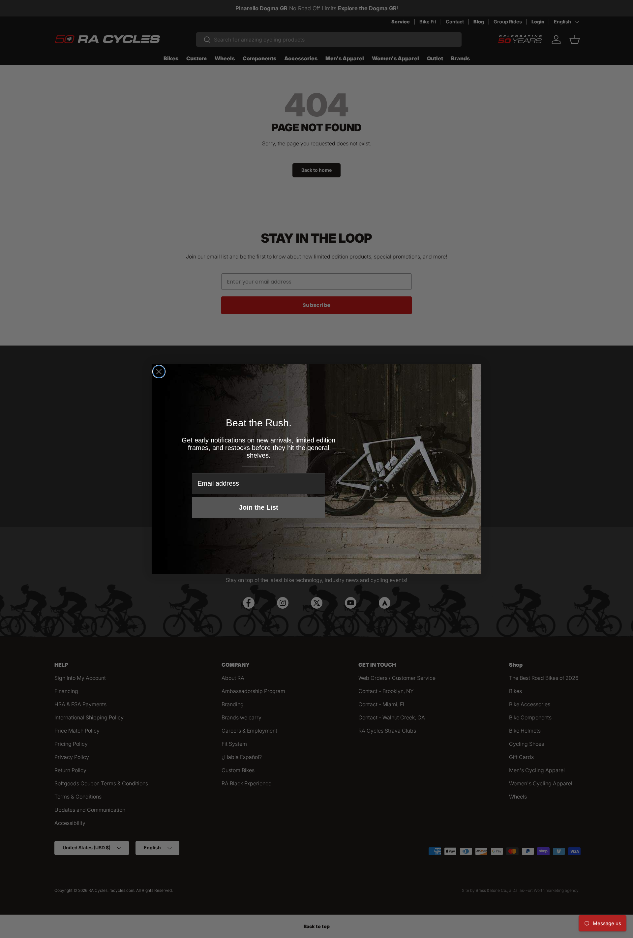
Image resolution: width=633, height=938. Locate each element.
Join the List (258, 507)
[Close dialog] (159, 372)
